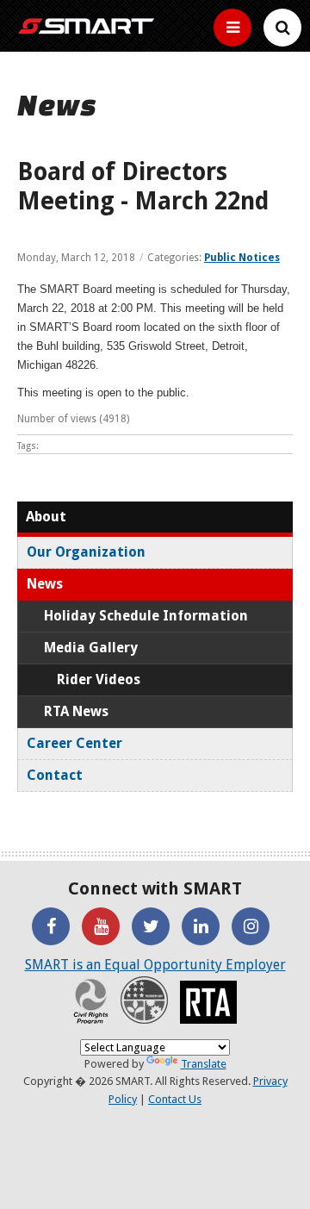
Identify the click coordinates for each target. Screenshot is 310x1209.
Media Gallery (91, 647)
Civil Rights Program (90, 1000)
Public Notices (242, 258)
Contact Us (175, 1099)
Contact (55, 775)
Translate (203, 1063)
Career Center (74, 743)
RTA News (76, 711)
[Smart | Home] (86, 26)
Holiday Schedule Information (146, 616)
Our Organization (86, 552)
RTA (208, 1002)
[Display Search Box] (232, 28)
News (45, 584)
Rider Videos (98, 679)
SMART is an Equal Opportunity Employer (155, 965)
